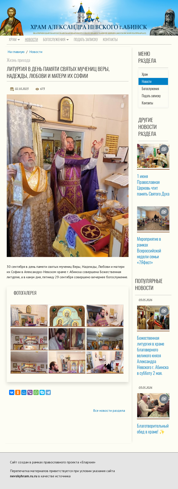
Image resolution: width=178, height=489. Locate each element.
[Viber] (30, 392)
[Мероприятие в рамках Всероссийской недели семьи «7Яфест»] (153, 218)
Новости (31, 39)
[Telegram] (48, 392)
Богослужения (54, 39)
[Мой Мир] (23, 392)
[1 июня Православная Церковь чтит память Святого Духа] (153, 156)
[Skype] (42, 392)
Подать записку (86, 39)
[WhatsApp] (36, 392)
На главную (16, 51)
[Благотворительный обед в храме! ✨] (153, 405)
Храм (12, 39)
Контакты (110, 39)
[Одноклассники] (17, 392)
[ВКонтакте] (11, 392)
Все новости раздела (109, 410)
